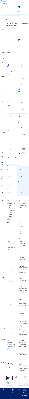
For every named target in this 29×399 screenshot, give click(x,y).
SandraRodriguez (21, 311)
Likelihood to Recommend (2, 164)
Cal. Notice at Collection (16, 395)
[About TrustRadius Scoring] (6, 19)
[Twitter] (25, 395)
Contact (19, 11)
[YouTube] (22, 395)
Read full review (8, 219)
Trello (8, 346)
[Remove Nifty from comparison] (16, 6)
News (12, 392)
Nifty (7, 9)
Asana (10, 346)
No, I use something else (24, 15)
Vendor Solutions (24, 390)
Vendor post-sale (2, 192)
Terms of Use (3, 395)
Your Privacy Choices (12, 395)
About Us (12, 390)
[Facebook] (24, 395)
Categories (18, 390)
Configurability (2, 185)
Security (5, 395)
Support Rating (2, 176)
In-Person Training (2, 178)
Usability (1, 169)
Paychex (19, 9)
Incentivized (8, 218)
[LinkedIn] (26, 395)
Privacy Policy (8, 395)
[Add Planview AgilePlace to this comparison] (15, 157)
